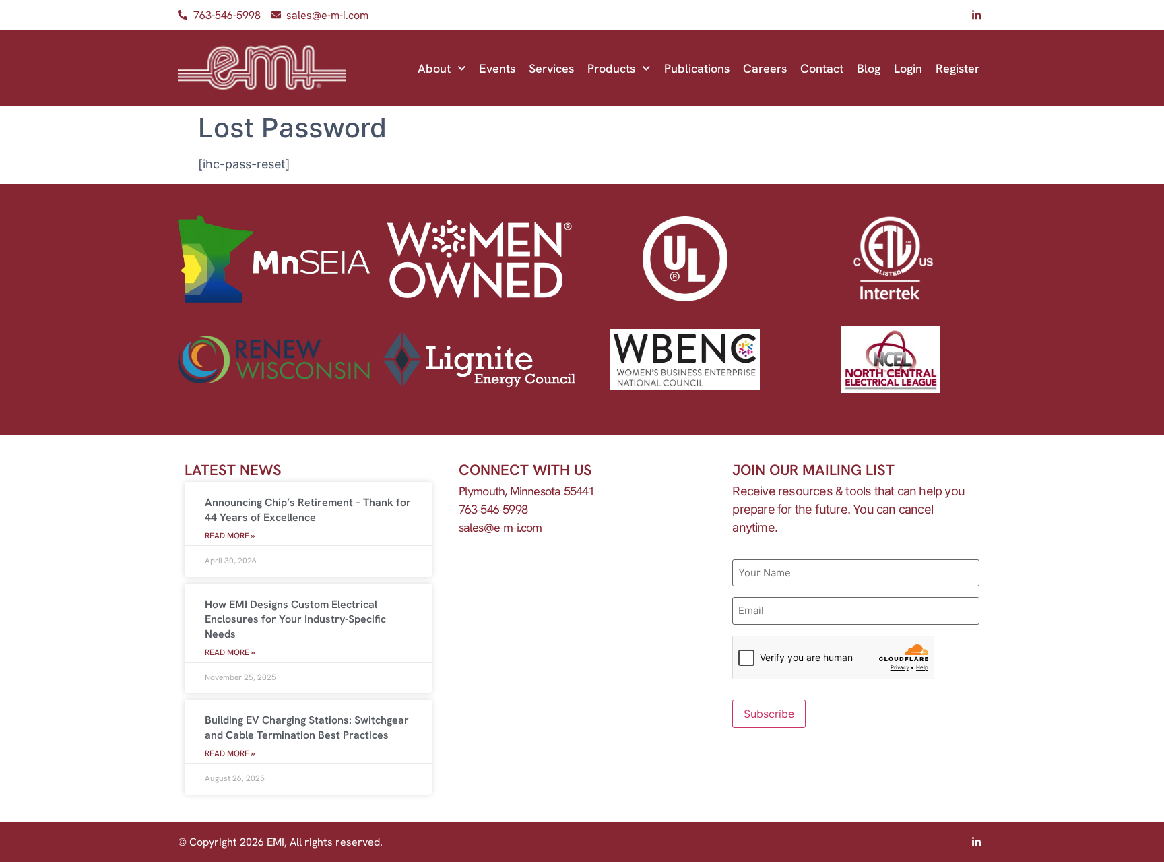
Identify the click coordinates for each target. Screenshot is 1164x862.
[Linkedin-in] (976, 15)
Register (957, 68)
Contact (821, 68)
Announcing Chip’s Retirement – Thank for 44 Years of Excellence (308, 509)
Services (551, 68)
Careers (765, 68)
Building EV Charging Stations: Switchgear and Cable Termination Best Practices (307, 727)
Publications (697, 68)
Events (497, 68)
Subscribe (769, 713)
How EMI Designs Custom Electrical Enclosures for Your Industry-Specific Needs (295, 619)
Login (908, 68)
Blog (868, 68)
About (434, 68)
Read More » (230, 535)
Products (611, 68)
